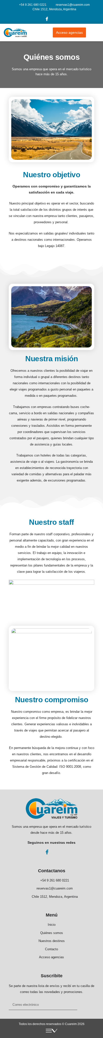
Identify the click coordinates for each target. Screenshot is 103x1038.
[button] (95, 33)
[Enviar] (85, 1005)
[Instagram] (56, 18)
